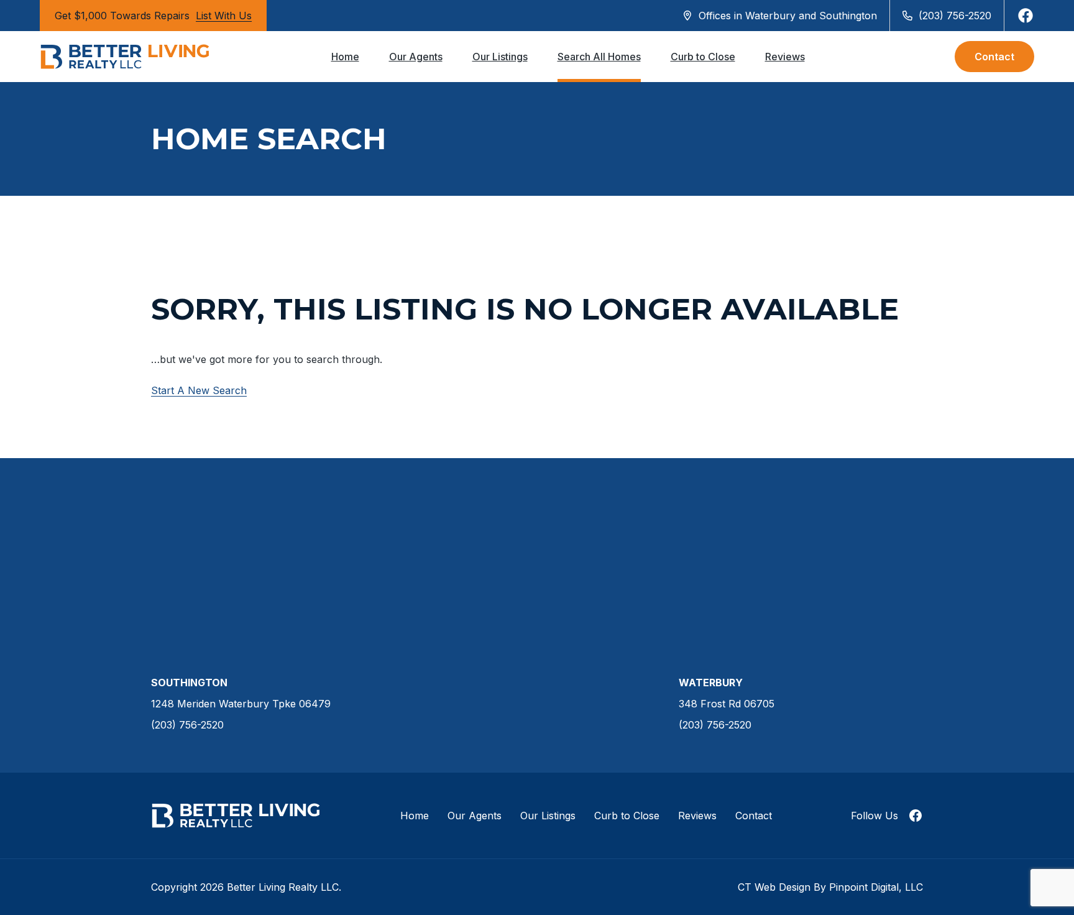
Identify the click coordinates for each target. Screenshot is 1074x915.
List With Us (224, 15)
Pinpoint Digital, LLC (876, 887)
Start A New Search (199, 390)
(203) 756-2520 (955, 15)
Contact (994, 56)
